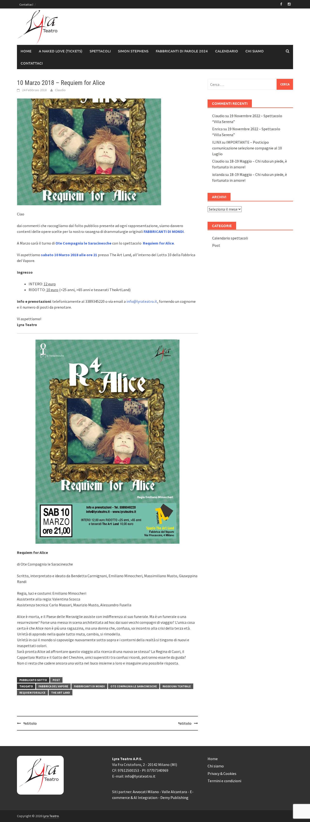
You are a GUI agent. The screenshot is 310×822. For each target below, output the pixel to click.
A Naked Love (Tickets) (60, 51)
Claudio (60, 90)
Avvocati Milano (146, 791)
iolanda (218, 174)
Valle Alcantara (174, 791)
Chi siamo (254, 51)
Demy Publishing (174, 797)
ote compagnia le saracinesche (133, 686)
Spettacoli (100, 51)
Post (56, 680)
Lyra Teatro (51, 816)
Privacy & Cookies (222, 773)
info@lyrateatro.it (141, 301)
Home (26, 51)
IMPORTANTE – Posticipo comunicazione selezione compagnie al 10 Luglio (247, 148)
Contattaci (26, 4)
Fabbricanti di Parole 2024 (182, 51)
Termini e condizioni (224, 780)
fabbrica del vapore (53, 686)
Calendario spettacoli (230, 238)
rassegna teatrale (177, 686)
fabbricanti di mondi (89, 686)
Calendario (226, 51)
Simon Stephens (133, 51)
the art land (60, 692)
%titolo (30, 723)
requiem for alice (32, 692)
